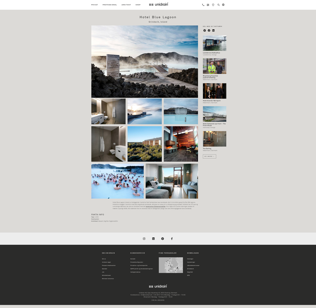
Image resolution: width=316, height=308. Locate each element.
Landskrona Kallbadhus (211, 53)
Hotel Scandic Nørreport (212, 100)
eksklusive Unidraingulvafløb (155, 206)
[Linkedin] (153, 238)
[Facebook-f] (172, 238)
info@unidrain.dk (146, 295)
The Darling (207, 148)
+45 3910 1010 (158, 295)
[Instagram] (144, 238)
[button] (96, 5)
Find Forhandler (168, 253)
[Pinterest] (162, 238)
